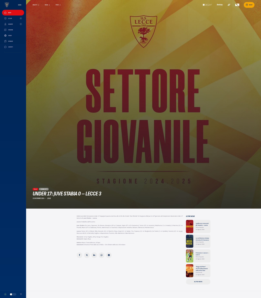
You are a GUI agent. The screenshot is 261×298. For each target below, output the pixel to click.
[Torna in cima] (21, 294)
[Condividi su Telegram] (109, 255)
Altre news (198, 282)
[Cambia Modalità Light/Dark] (10, 294)
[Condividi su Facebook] (79, 255)
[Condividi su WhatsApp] (101, 255)
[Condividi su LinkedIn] (94, 255)
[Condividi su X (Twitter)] (87, 255)
